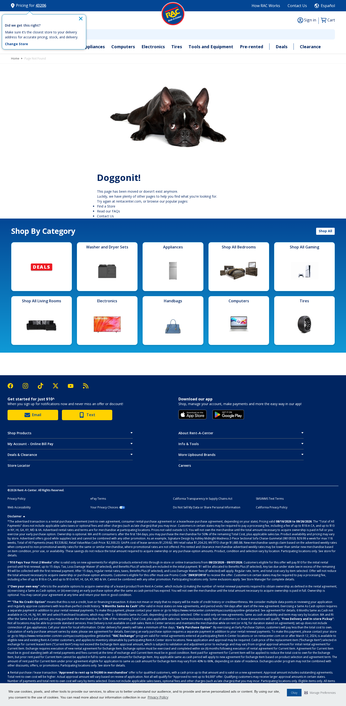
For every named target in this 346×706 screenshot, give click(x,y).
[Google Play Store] (228, 414)
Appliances (93, 46)
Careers (184, 465)
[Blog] (86, 386)
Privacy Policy (158, 697)
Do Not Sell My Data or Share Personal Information (206, 507)
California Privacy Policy (271, 507)
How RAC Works (266, 6)
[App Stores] (192, 414)
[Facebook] (13, 386)
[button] (320, 692)
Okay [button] (294, 693)
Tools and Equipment (211, 46)
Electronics (153, 46)
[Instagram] (28, 386)
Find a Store (106, 206)
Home (15, 58)
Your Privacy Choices (104, 507)
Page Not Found (35, 58)
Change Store (16, 44)
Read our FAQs (108, 211)
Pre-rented (251, 46)
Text (90, 414)
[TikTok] (43, 386)
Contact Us (297, 6)
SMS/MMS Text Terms (270, 499)
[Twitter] (58, 385)
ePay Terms (98, 499)
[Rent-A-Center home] (173, 14)
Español (328, 6)
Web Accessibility (19, 507)
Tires (176, 46)
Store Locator (19, 465)
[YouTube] (73, 386)
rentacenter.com (128, 201)
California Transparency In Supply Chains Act (202, 499)
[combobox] (173, 34)
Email (36, 414)
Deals (281, 46)
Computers (123, 46)
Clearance (310, 46)
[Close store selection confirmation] (81, 18)
